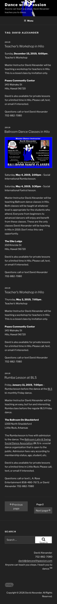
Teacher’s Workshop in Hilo (24, 46)
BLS (50, 388)
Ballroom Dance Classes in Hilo (27, 132)
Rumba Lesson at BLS (20, 377)
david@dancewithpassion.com (35, 560)
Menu (30, 20)
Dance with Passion (25, 4)
